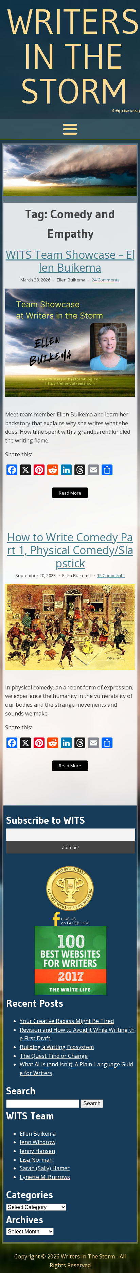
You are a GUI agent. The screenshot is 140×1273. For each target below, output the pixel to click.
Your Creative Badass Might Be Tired (67, 1021)
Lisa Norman (36, 1159)
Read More (70, 493)
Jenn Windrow (37, 1142)
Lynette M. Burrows (45, 1177)
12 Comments (111, 575)
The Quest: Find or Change (54, 1056)
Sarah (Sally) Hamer (45, 1168)
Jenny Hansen (37, 1151)
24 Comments (106, 280)
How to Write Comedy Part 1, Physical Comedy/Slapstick (70, 550)
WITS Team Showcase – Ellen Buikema (70, 261)
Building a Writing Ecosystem (57, 1047)
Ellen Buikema (38, 1133)
